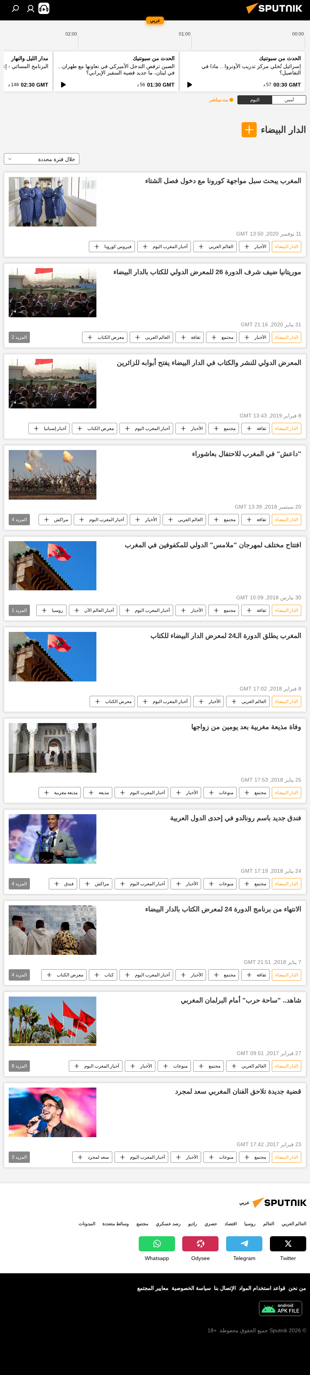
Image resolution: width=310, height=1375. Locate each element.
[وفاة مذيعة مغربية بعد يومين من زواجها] (52, 748)
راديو (192, 1223)
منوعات (226, 792)
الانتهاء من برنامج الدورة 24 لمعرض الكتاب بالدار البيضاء (223, 909)
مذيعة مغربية (66, 792)
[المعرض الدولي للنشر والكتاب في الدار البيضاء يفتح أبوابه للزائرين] (52, 383)
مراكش (61, 519)
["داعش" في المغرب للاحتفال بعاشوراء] (52, 475)
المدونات (87, 1223)
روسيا (57, 610)
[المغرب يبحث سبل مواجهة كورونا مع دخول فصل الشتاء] (52, 202)
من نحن (297, 1288)
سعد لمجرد (98, 1157)
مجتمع (227, 337)
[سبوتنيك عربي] (276, 15)
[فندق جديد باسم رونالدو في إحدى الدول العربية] (52, 839)
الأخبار (260, 246)
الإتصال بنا (225, 1288)
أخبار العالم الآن (99, 610)
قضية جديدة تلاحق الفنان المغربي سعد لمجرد (238, 1091)
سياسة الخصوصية (191, 1288)
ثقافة (195, 337)
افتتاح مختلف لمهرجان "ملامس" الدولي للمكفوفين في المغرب (213, 545)
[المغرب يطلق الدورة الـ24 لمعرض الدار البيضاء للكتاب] (52, 656)
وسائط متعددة (115, 1223)
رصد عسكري (168, 1223)
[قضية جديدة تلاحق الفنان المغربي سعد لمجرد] (52, 1112)
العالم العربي (221, 246)
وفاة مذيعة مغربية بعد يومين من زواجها (246, 727)
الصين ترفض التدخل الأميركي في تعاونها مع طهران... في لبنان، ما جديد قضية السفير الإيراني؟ (116, 69)
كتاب (109, 975)
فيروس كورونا (118, 246)
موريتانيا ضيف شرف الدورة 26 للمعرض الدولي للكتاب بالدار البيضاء (207, 272)
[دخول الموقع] (30, 8)
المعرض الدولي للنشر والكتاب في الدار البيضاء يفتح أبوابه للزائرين (209, 362)
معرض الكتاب (111, 337)
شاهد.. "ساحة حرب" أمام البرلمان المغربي (241, 1000)
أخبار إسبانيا (55, 428)
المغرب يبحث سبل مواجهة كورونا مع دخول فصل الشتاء (223, 181)
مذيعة (104, 792)
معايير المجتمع (153, 1288)
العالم (268, 1223)
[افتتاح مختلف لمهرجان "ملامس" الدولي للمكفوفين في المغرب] (52, 565)
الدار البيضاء (283, 129)
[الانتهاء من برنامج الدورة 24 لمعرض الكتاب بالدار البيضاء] (52, 930)
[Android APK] (280, 1309)
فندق (69, 883)
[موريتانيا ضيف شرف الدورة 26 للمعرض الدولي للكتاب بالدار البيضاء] (52, 292)
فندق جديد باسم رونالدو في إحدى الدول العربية (235, 818)
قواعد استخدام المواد (262, 1288)
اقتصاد (231, 1223)
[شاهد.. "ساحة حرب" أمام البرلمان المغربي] (52, 1021)
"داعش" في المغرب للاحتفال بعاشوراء (246, 454)
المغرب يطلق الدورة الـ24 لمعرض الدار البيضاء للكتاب (225, 635)
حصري (211, 1223)
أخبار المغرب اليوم (170, 246)
